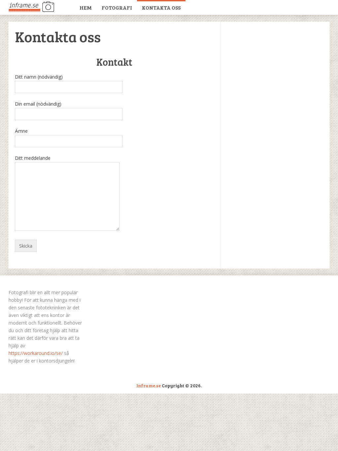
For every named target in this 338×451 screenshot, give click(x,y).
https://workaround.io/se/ (36, 353)
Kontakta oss (161, 7)
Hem (86, 7)
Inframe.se (148, 385)
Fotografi (117, 7)
